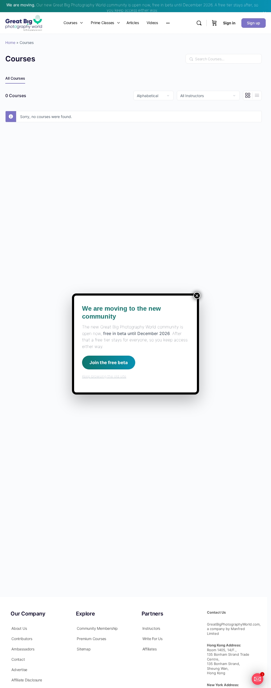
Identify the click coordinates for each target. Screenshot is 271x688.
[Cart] (214, 23)
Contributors (21, 638)
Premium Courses (91, 638)
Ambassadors (22, 649)
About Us (19, 628)
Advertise (19, 669)
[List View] (256, 95)
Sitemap (84, 649)
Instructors (151, 628)
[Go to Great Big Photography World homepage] (23, 22)
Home (10, 42)
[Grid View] (247, 95)
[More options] (168, 23)
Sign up (253, 23)
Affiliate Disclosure (26, 680)
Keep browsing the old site (104, 376)
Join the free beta (108, 362)
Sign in (229, 23)
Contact (18, 659)
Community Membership (97, 628)
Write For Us (152, 638)
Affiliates (149, 649)
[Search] (199, 23)
